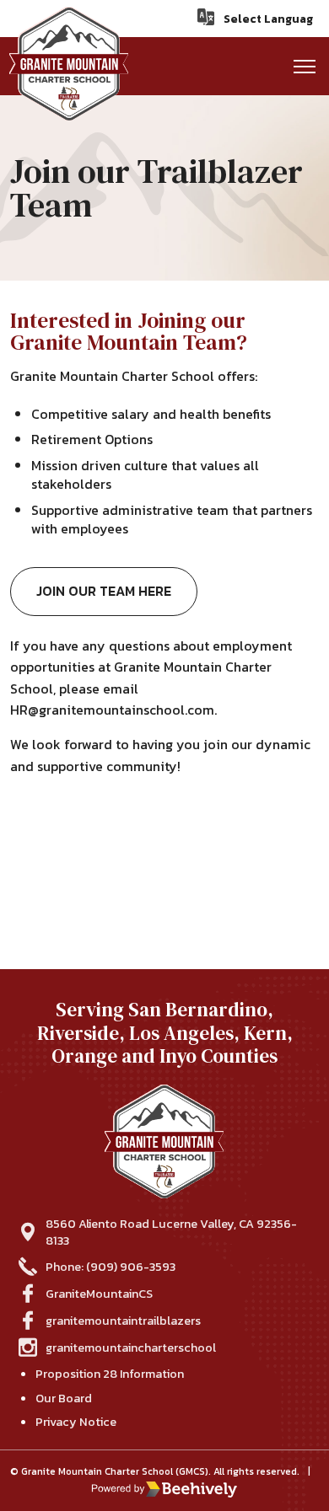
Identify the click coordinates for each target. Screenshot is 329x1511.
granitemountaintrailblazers (123, 1320)
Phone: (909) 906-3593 (110, 1266)
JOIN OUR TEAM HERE (103, 591)
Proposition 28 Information (109, 1373)
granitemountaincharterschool (131, 1347)
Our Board (63, 1398)
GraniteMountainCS (99, 1293)
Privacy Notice (75, 1421)
